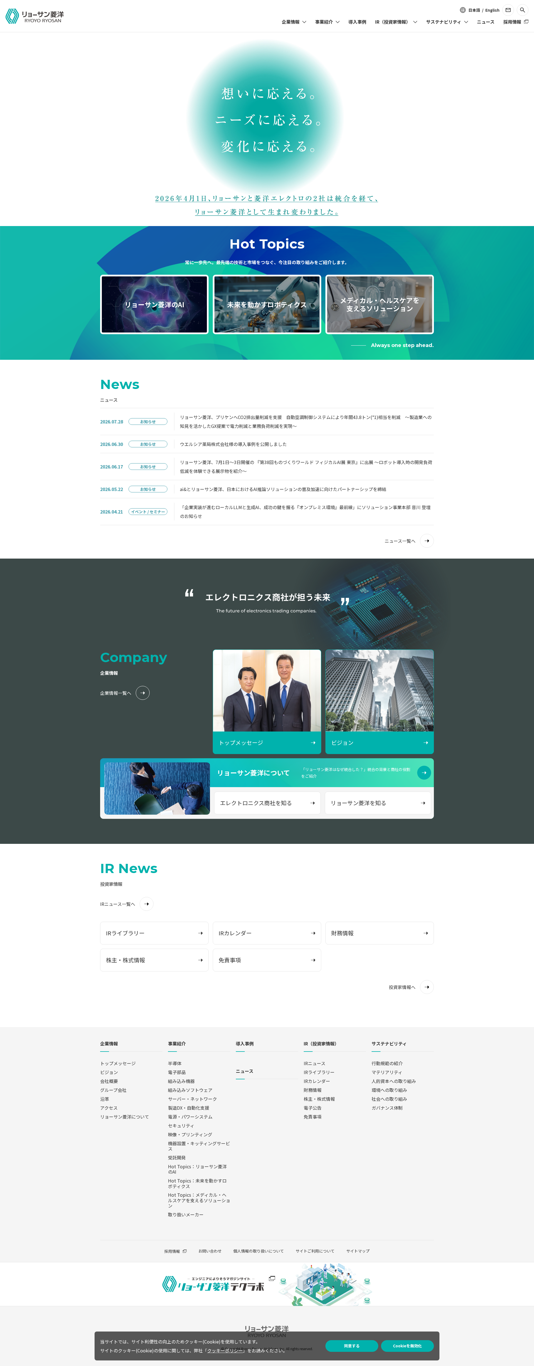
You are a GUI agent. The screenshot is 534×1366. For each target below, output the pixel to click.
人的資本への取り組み (394, 1081)
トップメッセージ (118, 1063)
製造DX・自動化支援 (188, 1107)
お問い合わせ (210, 1251)
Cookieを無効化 (407, 1345)
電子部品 (177, 1072)
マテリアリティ (387, 1072)
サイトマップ (358, 1251)
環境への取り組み (389, 1090)
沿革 (104, 1098)
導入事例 (245, 1044)
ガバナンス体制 (387, 1107)
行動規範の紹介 (387, 1063)
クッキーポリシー (225, 1350)
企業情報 (109, 1044)
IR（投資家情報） (321, 1044)
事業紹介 (177, 1044)
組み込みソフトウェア (190, 1090)
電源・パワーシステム (190, 1116)
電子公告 (313, 1107)
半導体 (174, 1063)
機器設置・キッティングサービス (199, 1146)
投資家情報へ (402, 987)
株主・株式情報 (319, 1098)
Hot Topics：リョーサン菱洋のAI (197, 1169)
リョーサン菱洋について (124, 1116)
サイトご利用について (315, 1251)
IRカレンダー (317, 1081)
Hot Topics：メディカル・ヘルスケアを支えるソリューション (199, 1200)
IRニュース (314, 1063)
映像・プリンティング (190, 1134)
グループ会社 (113, 1090)
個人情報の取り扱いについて (258, 1251)
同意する (352, 1345)
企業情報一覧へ (115, 693)
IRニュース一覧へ (117, 904)
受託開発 (177, 1157)
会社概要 (109, 1081)
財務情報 (313, 1090)
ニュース (244, 1071)
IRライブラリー (319, 1072)
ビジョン (109, 1072)
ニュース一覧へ (400, 540)
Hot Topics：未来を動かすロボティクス (197, 1183)
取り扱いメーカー (186, 1214)
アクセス (109, 1107)
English (492, 10)
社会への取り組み (389, 1098)
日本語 (474, 10)
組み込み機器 (181, 1081)
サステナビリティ (389, 1044)
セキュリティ (181, 1125)
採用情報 (172, 1251)
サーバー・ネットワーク (192, 1098)
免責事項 (313, 1116)
